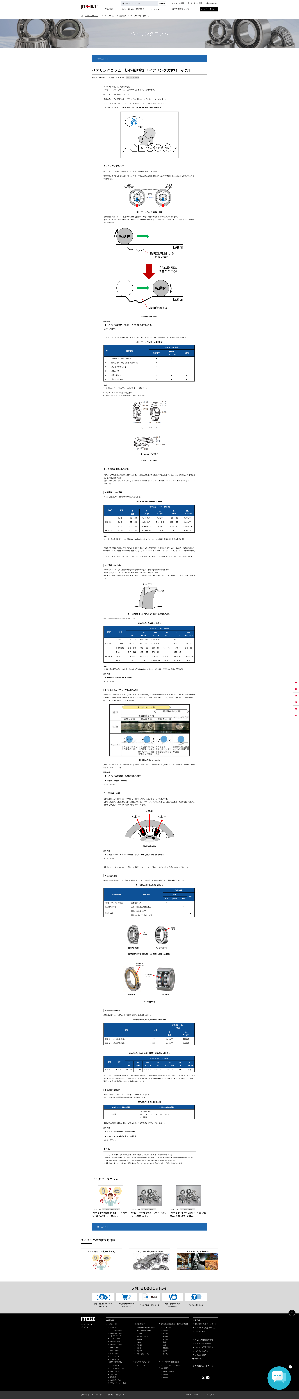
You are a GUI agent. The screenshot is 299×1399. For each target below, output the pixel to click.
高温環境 (166, 1336)
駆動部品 (113, 1377)
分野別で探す (140, 1324)
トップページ (82, 16)
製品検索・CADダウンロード (205, 1324)
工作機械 (139, 1333)
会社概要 (111, 1395)
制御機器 (166, 1375)
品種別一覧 (113, 1324)
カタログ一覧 (200, 1331)
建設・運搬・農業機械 (144, 1330)
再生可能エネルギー (143, 1336)
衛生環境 (166, 1339)
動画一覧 (198, 1358)
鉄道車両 (139, 1351)
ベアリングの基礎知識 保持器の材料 (121, 1131)
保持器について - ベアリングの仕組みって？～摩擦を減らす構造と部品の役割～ (136, 854)
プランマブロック (116, 1356)
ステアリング (114, 1374)
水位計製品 (165, 1368)
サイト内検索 (179, 3)
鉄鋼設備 (139, 1339)
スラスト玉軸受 (115, 1339)
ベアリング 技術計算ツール (205, 1328)
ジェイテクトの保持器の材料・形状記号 (121, 1136)
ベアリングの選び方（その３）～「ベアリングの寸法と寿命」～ (130, 325)
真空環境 (166, 1330)
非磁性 (165, 1342)
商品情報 (109, 9)
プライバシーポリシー (98, 1395)
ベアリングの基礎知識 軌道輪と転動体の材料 (124, 776)
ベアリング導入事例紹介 (204, 1347)
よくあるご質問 (196, 3)
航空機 (139, 1348)
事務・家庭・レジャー (144, 1354)
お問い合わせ (209, 9)
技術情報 (196, 1320)
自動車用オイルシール (117, 1380)
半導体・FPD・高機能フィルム (146, 1328)
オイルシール (114, 1359)
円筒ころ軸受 (114, 1350)
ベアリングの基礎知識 (203, 1343)
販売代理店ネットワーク (182, 9)
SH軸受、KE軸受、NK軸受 (117, 780)
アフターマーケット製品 (118, 1383)
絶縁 (164, 1345)
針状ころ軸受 (114, 1353)
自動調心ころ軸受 (116, 1345)
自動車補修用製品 (115, 1362)
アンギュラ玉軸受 (116, 1330)
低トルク (166, 1354)
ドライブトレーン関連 (117, 1368)
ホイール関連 (114, 1371)
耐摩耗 (165, 1351)
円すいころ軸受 (115, 1347)
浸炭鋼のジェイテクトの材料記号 (119, 677)
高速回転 (166, 1348)
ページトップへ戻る (291, 1313)
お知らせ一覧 (120, 1395)
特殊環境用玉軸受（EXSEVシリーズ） (116, 1334)
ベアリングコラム (91, 16)
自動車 (139, 1342)
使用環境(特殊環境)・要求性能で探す (174, 1324)
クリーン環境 (167, 1328)
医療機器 (139, 1345)
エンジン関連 (114, 1365)
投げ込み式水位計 (168, 1372)
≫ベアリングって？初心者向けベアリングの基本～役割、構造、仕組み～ (134, 107)
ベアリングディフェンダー (171, 1365)
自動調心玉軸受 (115, 1342)
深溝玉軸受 (113, 1328)
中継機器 (166, 1377)
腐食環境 (166, 1333)
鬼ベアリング (141, 1365)
